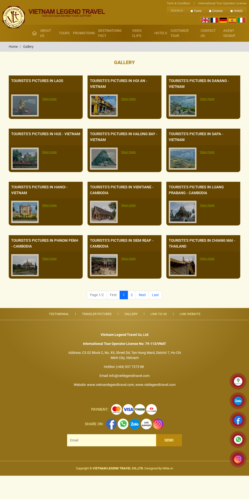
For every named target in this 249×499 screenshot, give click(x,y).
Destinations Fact (109, 33)
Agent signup (229, 33)
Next (142, 295)
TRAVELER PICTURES (97, 314)
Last (155, 295)
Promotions (84, 33)
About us (45, 33)
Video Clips (137, 33)
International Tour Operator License (220, 3)
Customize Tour (179, 33)
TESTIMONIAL (59, 314)
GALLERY (131, 314)
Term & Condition (178, 3)
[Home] (34, 33)
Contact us (208, 33)
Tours (198, 11)
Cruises (217, 11)
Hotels (238, 11)
